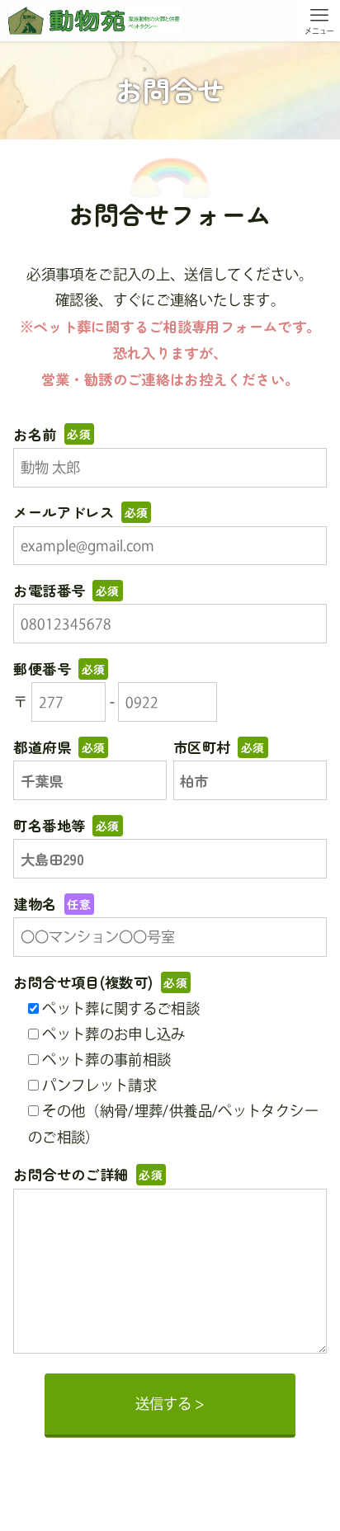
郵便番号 (59, 668)
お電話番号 (66, 590)
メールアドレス (80, 512)
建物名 (52, 903)
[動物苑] (94, 20)
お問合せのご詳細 (88, 1174)
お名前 (52, 434)
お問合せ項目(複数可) (100, 982)
